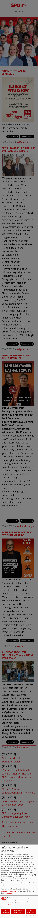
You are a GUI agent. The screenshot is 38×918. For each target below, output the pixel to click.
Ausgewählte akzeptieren (18, 911)
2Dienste (10, 905)
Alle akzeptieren (31, 911)
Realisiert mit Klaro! (31, 915)
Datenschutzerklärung (8, 891)
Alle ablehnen (6, 911)
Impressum (8, 893)
